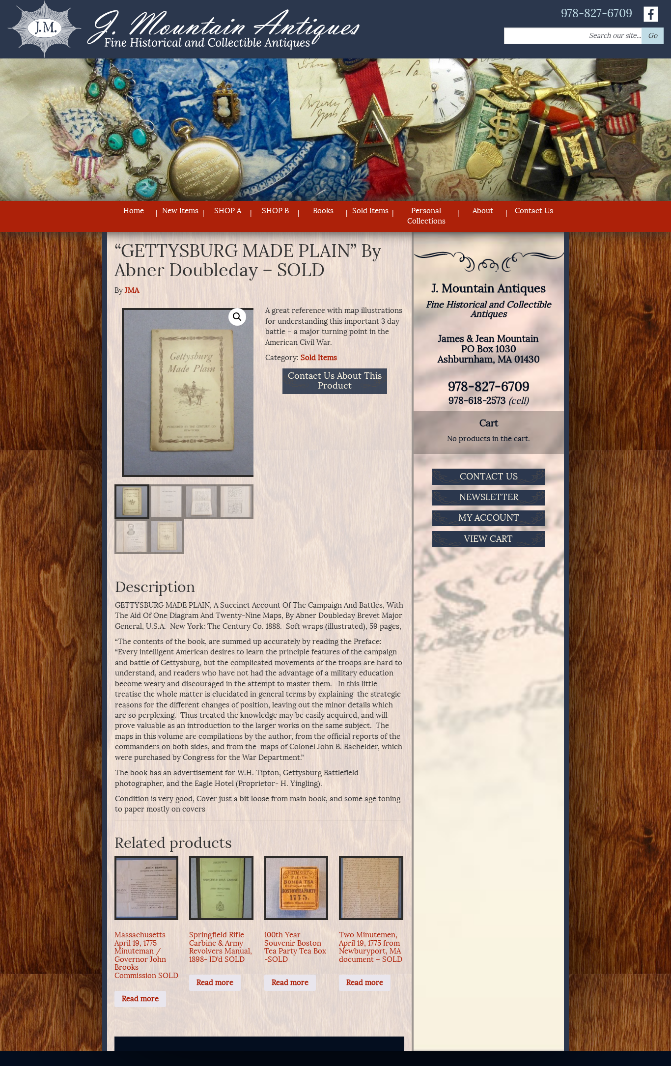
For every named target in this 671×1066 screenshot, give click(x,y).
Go (652, 35)
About (483, 210)
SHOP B (275, 210)
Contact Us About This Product (335, 381)
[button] (237, 317)
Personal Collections (426, 215)
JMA (132, 290)
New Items (180, 210)
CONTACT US (489, 476)
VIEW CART (488, 538)
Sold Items (370, 210)
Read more (140, 998)
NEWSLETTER (488, 497)
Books (323, 210)
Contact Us (534, 210)
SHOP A (227, 210)
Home (133, 210)
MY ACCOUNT (488, 517)
